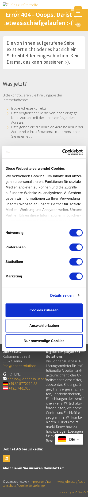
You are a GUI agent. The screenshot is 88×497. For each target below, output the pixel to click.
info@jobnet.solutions (19, 365)
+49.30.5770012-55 (23, 383)
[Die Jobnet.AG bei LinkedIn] (6, 458)
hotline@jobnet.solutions (27, 378)
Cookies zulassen (44, 310)
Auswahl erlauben (44, 326)
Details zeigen (61, 295)
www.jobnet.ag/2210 (71, 482)
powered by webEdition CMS (73, 492)
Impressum (37, 482)
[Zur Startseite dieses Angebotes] (20, 4)
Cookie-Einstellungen (32, 486)
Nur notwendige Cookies (44, 341)
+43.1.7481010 (20, 388)
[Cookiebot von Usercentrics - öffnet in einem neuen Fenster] (63, 152)
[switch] (76, 247)
